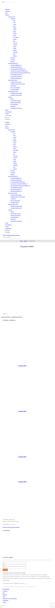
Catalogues (7, 11)
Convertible (13, 85)
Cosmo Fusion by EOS (13, 91)
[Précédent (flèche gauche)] (0, 607)
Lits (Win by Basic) (15, 89)
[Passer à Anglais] (7, 117)
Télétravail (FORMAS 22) (16, 78)
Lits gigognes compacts (16, 100)
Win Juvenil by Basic (12, 80)
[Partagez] (3, 605)
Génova (15, 33)
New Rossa (15, 37)
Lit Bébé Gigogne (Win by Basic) (18, 83)
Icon (14, 20)
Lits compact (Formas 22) (16, 76)
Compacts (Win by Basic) (16, 82)
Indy (14, 54)
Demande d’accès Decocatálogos (10, 598)
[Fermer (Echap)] (4, 605)
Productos (5, 594)
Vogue (14, 24)
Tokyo (14, 29)
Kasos (14, 46)
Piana (14, 31)
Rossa (14, 35)
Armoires (13, 57)
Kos (14, 41)
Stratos (14, 48)
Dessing (12, 61)
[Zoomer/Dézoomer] (0, 605)
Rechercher (5, 237)
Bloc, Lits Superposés (15, 87)
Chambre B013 (22, 365)
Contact (7, 113)
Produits (7, 14)
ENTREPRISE (6, 589)
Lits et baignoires (14, 104)
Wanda (14, 28)
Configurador (8, 115)
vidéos (6, 110)
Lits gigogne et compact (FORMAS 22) (19, 70)
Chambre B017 (22, 411)
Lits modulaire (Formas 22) (16, 74)
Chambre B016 (22, 481)
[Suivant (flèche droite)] (1, 607)
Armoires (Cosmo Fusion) (16, 95)
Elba (14, 22)
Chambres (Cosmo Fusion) (16, 93)
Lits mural (13, 59)
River (14, 26)
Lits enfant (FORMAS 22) (16, 67)
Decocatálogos (8, 111)
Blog (6, 13)
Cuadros (15, 44)
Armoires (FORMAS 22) (16, 65)
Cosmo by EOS (11, 16)
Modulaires (13, 106)
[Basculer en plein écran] (1, 605)
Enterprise (7, 9)
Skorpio (15, 50)
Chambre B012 (22, 456)
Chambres (13, 18)
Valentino (15, 52)
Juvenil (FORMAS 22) (13, 63)
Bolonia (15, 55)
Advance (10, 97)
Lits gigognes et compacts (16, 108)
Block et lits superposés (16, 102)
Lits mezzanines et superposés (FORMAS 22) (20, 72)
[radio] (16, 260)
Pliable (12, 98)
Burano (15, 39)
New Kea (15, 42)
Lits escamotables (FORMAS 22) (18, 69)
